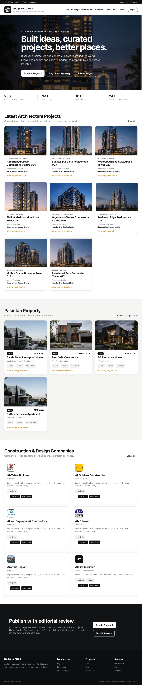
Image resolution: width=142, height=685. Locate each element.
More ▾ (121, 10)
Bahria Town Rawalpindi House (25, 357)
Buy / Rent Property (59, 73)
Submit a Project (64, 670)
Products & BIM (86, 10)
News (108, 10)
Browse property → (127, 315)
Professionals (99, 10)
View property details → (17, 371)
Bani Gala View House (65, 357)
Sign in (132, 10)
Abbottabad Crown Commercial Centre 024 (21, 163)
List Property (91, 670)
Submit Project (85, 73)
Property (134, 2)
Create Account (104, 625)
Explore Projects (33, 73)
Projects (69, 10)
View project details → (17, 175)
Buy (87, 663)
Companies (124, 2)
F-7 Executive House (110, 357)
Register (118, 670)
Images (77, 10)
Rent (87, 667)
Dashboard (119, 663)
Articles (114, 10)
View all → (132, 121)
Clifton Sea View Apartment (23, 414)
